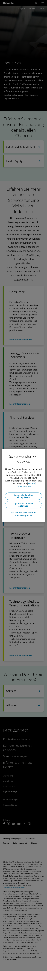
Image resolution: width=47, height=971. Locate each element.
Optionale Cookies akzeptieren (24, 496)
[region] (23, 485)
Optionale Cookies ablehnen (24, 504)
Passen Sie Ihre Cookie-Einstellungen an (23, 514)
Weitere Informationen (26, 485)
